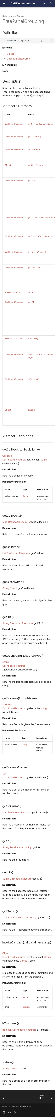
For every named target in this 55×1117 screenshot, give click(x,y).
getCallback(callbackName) (40, 124)
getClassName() (35, 165)
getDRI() (31, 181)
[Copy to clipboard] (52, 40)
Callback (7, 455)
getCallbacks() (34, 136)
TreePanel (8, 917)
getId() (31, 292)
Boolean (7, 1029)
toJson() (31, 410)
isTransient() (33, 379)
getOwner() (33, 339)
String (43, 459)
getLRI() (31, 302)
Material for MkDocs (21, 1107)
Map (4, 521)
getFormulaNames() (37, 252)
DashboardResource (18, 58)
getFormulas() (34, 268)
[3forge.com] (14, 1112)
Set (4, 773)
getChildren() (34, 149)
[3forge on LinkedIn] (4, 1112)
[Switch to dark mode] (44, 3)
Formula (7, 704)
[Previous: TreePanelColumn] (4, 1097)
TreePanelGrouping (13, 292)
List (4, 553)
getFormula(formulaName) (40, 236)
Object (10, 53)
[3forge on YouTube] (9, 1112)
